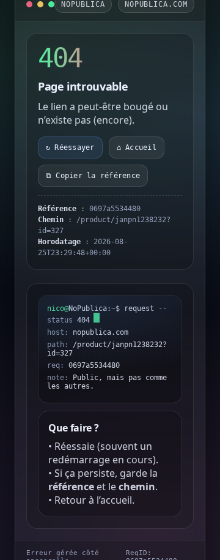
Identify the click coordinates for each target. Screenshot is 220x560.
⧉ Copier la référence (93, 175)
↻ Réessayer (70, 147)
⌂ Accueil (136, 147)
